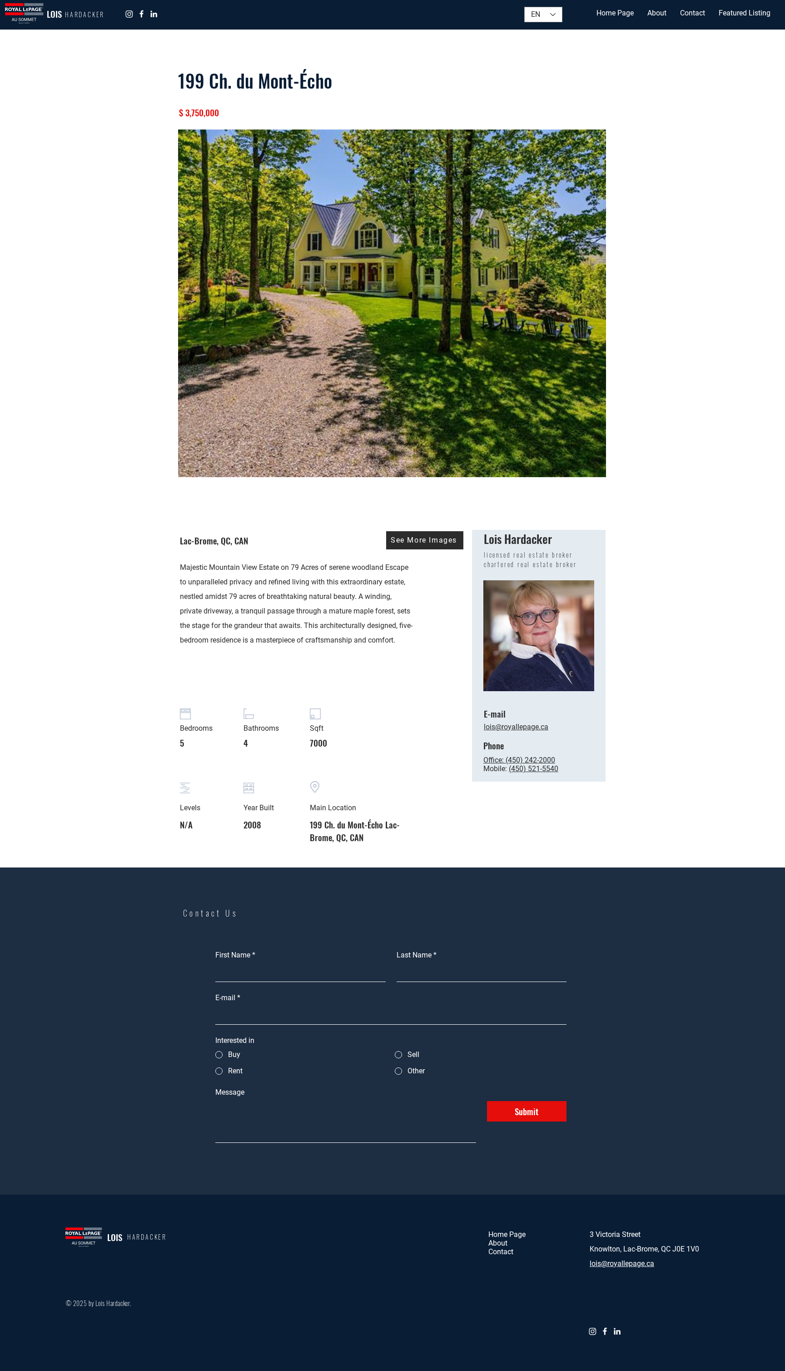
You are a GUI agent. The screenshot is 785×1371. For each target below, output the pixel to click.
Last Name (417, 955)
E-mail (227, 997)
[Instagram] (129, 14)
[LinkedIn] (154, 14)
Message (229, 1092)
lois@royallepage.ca (622, 1263)
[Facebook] (141, 14)
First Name (235, 955)
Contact (500, 1251)
